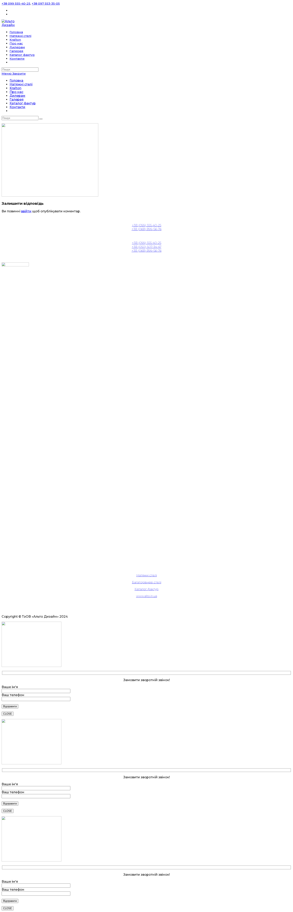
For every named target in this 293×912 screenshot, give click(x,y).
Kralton (15, 88)
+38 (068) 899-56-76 (146, 229)
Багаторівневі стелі (146, 582)
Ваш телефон (13, 695)
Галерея (17, 99)
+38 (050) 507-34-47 (146, 247)
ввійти (26, 211)
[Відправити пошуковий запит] (40, 119)
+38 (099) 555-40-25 (146, 225)
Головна (16, 80)
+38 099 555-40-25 (16, 3)
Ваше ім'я (10, 687)
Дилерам (17, 96)
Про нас (16, 92)
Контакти (17, 107)
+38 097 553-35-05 (46, 3)
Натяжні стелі (21, 84)
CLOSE (7, 713)
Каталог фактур (23, 103)
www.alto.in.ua (146, 596)
